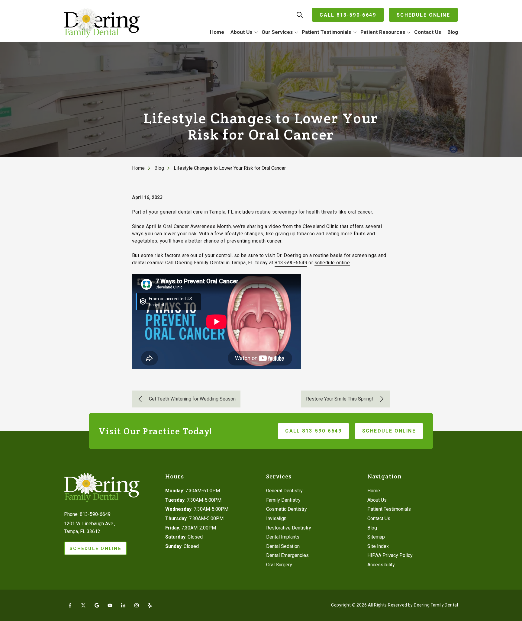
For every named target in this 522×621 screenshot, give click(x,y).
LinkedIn (123, 605)
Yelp (150, 605)
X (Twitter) (83, 605)
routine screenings (276, 212)
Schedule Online (423, 15)
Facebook (70, 605)
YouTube (110, 605)
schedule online (332, 262)
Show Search (299, 15)
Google (97, 605)
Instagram (136, 605)
